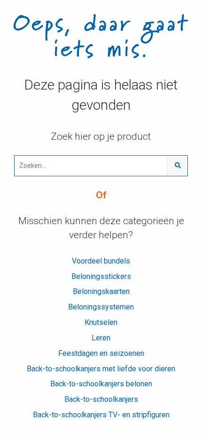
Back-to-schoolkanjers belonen (101, 383)
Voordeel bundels (101, 260)
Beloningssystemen (101, 306)
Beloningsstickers (101, 276)
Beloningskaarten (101, 291)
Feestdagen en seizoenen (101, 353)
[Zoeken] (177, 166)
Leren (101, 337)
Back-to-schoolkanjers (101, 399)
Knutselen (101, 322)
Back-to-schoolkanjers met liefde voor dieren (101, 368)
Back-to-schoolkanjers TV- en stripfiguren (101, 414)
